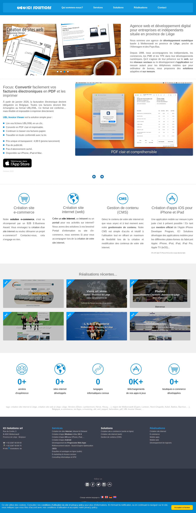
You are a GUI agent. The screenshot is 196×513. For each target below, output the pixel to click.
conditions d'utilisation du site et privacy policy (62, 505)
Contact (162, 7)
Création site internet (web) (111, 434)
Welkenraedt (127, 407)
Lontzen (145, 407)
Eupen (137, 407)
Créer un (63, 218)
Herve (98, 407)
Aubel (167, 407)
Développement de (69, 443)
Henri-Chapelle (157, 407)
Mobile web (154, 440)
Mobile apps (154, 437)
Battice (174, 407)
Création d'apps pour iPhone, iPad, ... (68, 437)
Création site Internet (158, 431)
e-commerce (67, 409)
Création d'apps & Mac (67, 434)
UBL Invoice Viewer (13, 117)
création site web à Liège (49, 407)
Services (98, 7)
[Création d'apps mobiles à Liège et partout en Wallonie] (57, 71)
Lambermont (89, 407)
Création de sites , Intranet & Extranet (69, 431)
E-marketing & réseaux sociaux (64, 454)
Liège (170, 34)
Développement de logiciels (161, 443)
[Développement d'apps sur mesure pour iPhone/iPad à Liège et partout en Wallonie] (68, 71)
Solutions (118, 7)
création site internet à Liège (24, 407)
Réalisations (140, 7)
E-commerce (155, 434)
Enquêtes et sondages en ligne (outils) (67, 451)
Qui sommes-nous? (72, 7)
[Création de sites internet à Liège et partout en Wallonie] (64, 71)
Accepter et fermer (182, 508)
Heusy (105, 407)
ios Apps (77, 409)
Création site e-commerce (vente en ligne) (117, 431)
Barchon (182, 407)
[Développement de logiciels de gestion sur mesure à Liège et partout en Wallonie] (61, 71)
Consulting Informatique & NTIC (64, 457)
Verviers (71, 407)
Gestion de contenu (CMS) (111, 437)
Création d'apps (61, 440)
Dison (79, 407)
